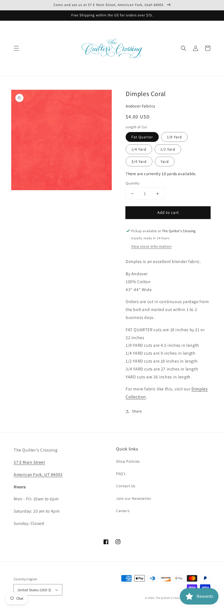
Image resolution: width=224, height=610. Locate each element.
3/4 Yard (139, 161)
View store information (151, 246)
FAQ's (121, 473)
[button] (16, 48)
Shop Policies (128, 461)
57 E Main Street (29, 462)
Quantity (132, 183)
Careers (122, 510)
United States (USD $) (34, 590)
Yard (165, 161)
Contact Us (125, 485)
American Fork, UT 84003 (38, 474)
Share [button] (137, 411)
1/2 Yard (167, 149)
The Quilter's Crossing (169, 598)
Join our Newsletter (133, 498)
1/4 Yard (138, 149)
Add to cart (168, 212)
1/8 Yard (174, 136)
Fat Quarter (142, 136)
